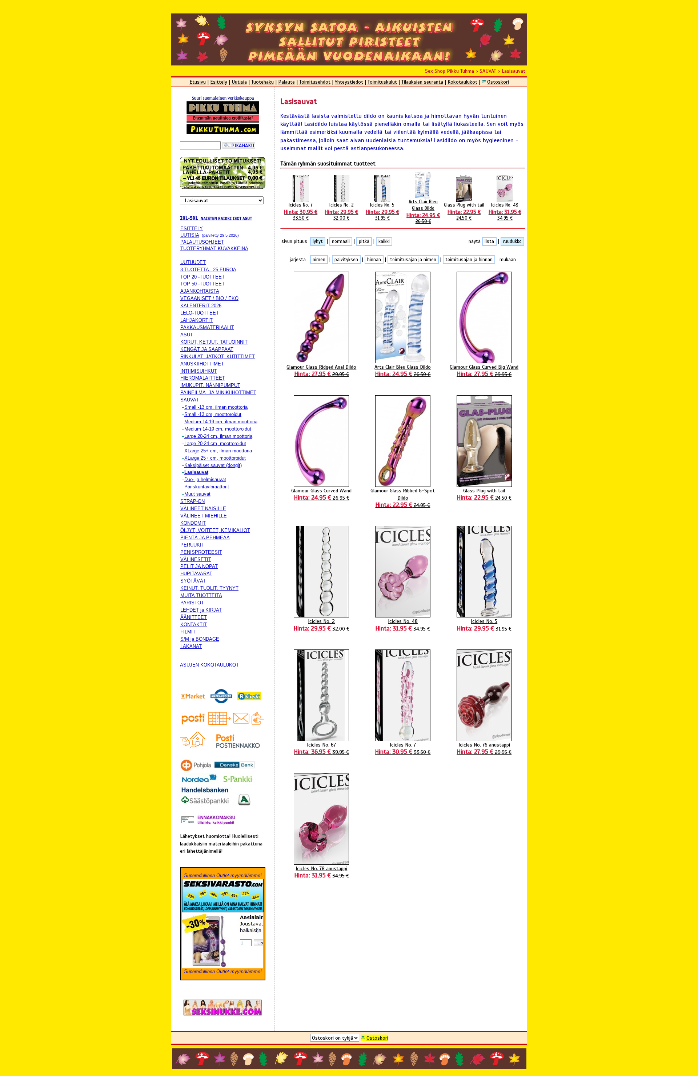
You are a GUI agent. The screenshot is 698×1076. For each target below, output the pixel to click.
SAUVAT (488, 71)
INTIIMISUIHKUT (198, 371)
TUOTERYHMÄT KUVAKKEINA (214, 248)
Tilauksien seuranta (422, 82)
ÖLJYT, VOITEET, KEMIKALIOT (215, 530)
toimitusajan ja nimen (413, 260)
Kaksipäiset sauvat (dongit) (213, 465)
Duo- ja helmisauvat (205, 479)
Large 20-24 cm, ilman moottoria (218, 436)
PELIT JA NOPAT (199, 566)
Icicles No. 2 (341, 211)
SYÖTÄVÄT (193, 581)
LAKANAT (191, 646)
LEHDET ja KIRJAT (201, 610)
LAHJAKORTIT (196, 320)
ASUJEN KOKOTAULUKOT (209, 665)
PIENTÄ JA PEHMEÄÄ (205, 537)
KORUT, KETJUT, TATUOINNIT (214, 342)
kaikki (384, 241)
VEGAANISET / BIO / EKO (209, 298)
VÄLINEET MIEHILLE (203, 516)
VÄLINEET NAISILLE (203, 508)
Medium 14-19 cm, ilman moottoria (220, 421)
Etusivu (197, 82)
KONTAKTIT (193, 624)
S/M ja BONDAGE (199, 639)
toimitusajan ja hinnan (469, 260)
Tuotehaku (262, 82)
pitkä (364, 241)
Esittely (218, 82)
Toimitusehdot (314, 82)
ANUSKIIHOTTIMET (202, 364)
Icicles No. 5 (382, 211)
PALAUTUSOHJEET (202, 242)
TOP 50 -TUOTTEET (202, 284)
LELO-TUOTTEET (199, 313)
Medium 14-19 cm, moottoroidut (217, 429)
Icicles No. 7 (300, 211)
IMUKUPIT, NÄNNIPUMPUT (210, 385)
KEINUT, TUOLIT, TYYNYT (209, 588)
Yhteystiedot (349, 82)
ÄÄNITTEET (193, 617)
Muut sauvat (197, 494)
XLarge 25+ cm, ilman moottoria (218, 450)
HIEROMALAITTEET (202, 378)
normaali (341, 241)
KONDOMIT (193, 523)
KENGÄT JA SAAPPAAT (206, 349)
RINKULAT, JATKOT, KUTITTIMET (217, 356)
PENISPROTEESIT (201, 552)
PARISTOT (192, 602)
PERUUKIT (192, 545)
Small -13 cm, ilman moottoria (216, 407)
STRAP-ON (192, 501)
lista (489, 241)
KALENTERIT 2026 (200, 305)
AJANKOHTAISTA (199, 291)
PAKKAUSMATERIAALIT (207, 327)
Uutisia (239, 82)
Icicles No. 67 (321, 748)
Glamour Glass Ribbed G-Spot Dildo (402, 497)
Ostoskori (498, 82)
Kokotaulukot (462, 82)
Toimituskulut (382, 82)
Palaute (286, 82)
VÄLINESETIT (195, 559)
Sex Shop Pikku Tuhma (449, 71)
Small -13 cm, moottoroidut (212, 414)
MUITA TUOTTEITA (201, 595)
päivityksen (346, 260)
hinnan (374, 260)
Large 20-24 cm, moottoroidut (215, 443)
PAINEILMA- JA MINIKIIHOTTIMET (218, 392)
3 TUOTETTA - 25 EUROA (208, 269)
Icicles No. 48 (505, 211)
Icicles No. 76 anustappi (484, 748)
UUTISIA (189, 235)
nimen (319, 260)
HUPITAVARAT (196, 573)
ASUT (186, 334)
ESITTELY (191, 228)
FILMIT (188, 632)
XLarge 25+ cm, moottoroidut (215, 458)
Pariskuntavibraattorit (206, 486)
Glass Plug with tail (464, 211)
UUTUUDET (193, 262)
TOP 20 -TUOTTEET (202, 277)
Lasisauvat (513, 71)
